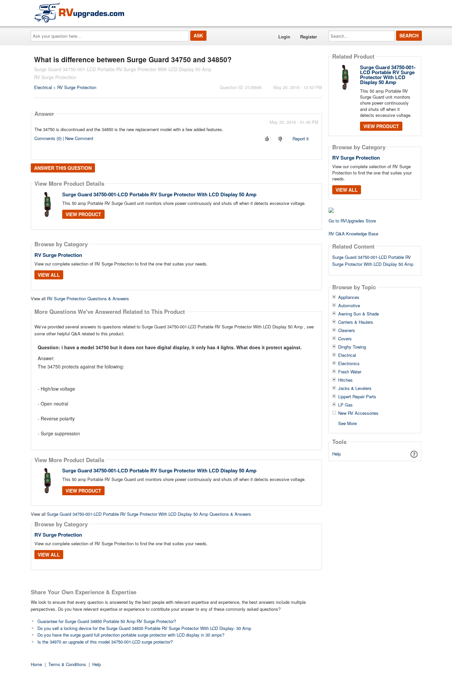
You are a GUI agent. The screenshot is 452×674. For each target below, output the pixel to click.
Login (284, 36)
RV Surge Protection (76, 87)
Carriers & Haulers (355, 322)
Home (36, 664)
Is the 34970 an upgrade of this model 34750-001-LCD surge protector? (105, 642)
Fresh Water (349, 371)
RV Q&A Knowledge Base (353, 233)
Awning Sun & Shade (358, 314)
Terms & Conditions (67, 664)
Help (336, 454)
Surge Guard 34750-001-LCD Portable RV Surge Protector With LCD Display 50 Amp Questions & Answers (149, 514)
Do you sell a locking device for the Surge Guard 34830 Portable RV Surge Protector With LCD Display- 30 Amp (144, 628)
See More (347, 423)
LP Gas (345, 405)
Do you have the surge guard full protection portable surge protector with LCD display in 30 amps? (130, 635)
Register (308, 36)
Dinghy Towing (352, 347)
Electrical (43, 87)
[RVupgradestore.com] (79, 12)
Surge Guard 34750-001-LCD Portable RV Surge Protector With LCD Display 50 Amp (159, 194)
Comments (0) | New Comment (63, 138)
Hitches (345, 380)
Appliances (348, 297)
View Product (83, 214)
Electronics (349, 363)
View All (49, 274)
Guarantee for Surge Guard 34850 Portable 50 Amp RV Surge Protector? (106, 621)
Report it (301, 138)
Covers (345, 338)
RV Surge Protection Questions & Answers (88, 298)
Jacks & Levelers (355, 388)
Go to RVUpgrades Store (352, 220)
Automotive (349, 305)
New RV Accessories (358, 413)
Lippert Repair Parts (357, 396)
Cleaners (346, 330)
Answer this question (63, 168)
